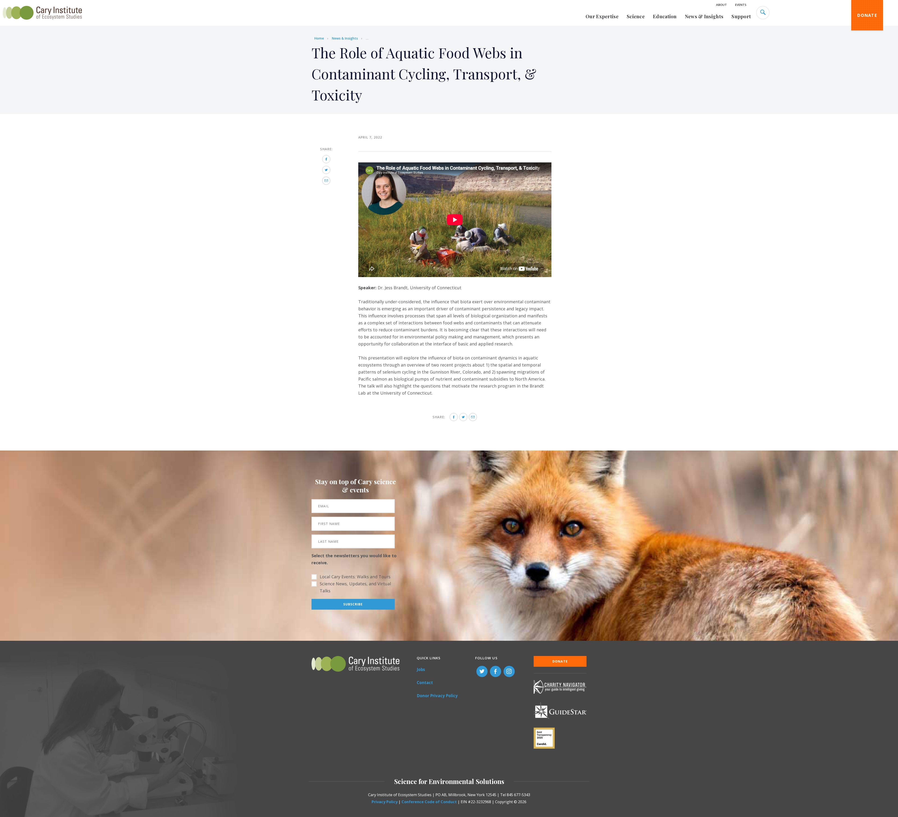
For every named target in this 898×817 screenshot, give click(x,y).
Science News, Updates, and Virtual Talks (355, 587)
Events (740, 5)
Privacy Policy (385, 801)
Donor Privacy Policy (437, 695)
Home (319, 38)
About (721, 5)
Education (665, 16)
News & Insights (704, 16)
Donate (867, 15)
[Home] (42, 22)
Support (741, 16)
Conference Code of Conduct (429, 801)
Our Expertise (602, 16)
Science (636, 16)
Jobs (421, 669)
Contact (425, 682)
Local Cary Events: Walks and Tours (355, 576)
